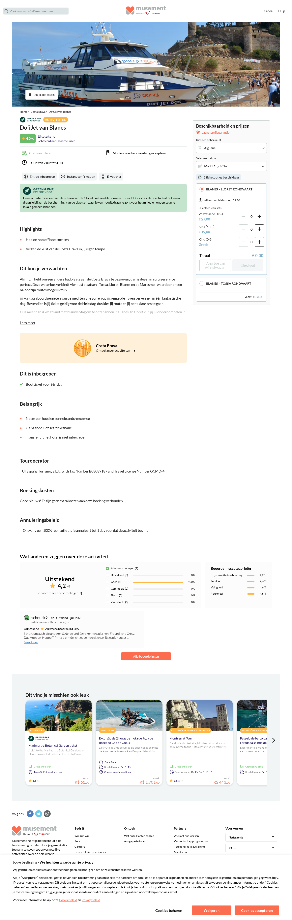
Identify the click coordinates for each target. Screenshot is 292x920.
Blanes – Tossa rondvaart (228, 283)
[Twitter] (38, 813)
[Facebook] (30, 813)
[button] (231, 189)
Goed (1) (116, 581)
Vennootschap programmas (191, 841)
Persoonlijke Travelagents (189, 846)
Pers (77, 841)
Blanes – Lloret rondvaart (229, 189)
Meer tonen (31, 642)
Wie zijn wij (81, 836)
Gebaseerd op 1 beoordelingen (56, 141)
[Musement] (146, 11)
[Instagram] (47, 813)
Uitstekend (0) (119, 575)
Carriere (79, 846)
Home (23, 111)
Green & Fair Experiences (90, 852)
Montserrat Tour (180, 738)
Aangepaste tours (135, 841)
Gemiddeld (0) (119, 588)
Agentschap (181, 852)
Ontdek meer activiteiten (113, 350)
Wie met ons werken (186, 836)
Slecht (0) (116, 595)
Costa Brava (38, 111)
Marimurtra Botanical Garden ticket (52, 745)
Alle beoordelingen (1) (124, 568)
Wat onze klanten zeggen (139, 836)
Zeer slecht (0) (119, 602)
